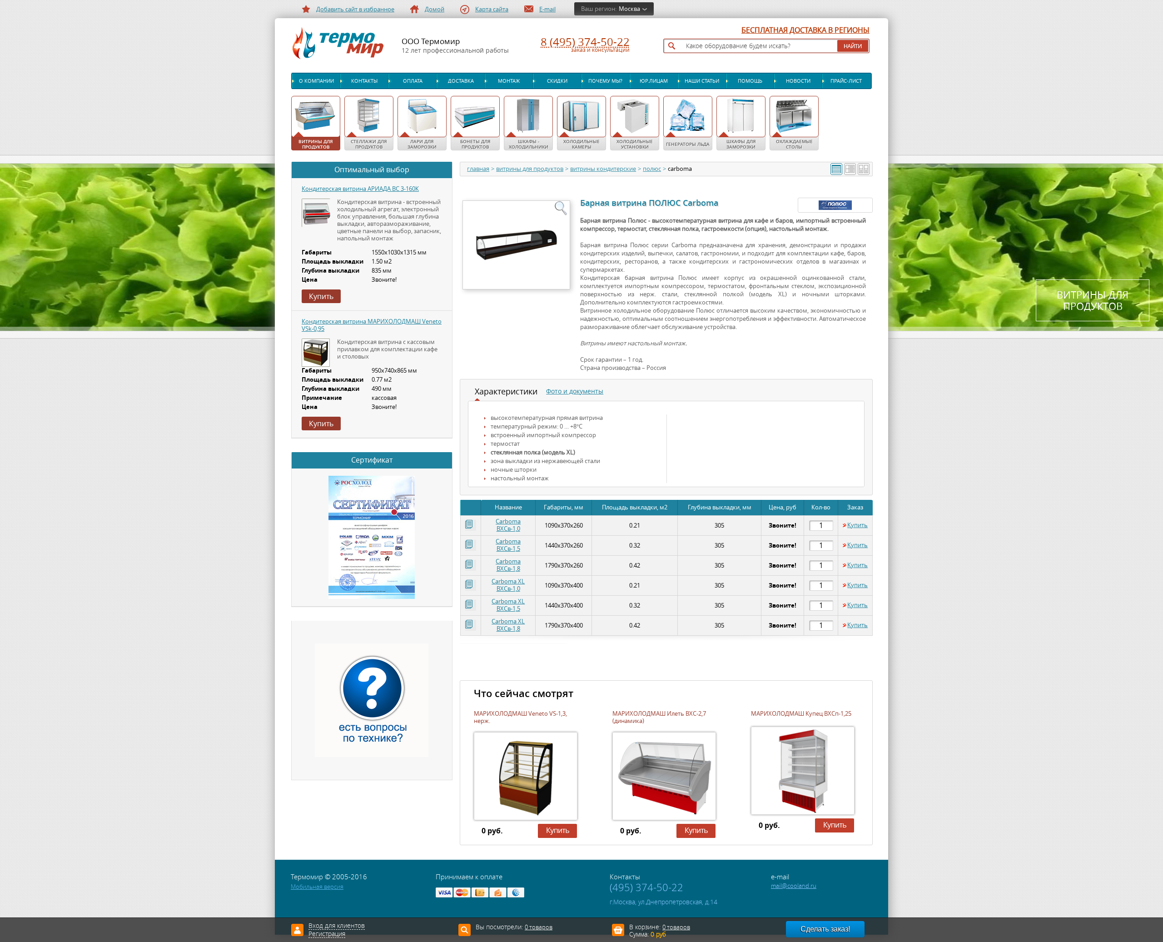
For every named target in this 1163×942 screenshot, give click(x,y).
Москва (629, 9)
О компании (316, 81)
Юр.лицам (654, 81)
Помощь (750, 81)
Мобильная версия (317, 887)
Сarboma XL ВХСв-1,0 (508, 585)
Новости (798, 81)
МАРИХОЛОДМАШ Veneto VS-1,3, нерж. (520, 717)
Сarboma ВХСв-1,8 (508, 565)
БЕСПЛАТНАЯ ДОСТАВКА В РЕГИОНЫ (805, 30)
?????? (546, 837)
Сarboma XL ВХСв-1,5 (508, 605)
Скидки (557, 81)
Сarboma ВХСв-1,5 (508, 545)
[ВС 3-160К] (316, 213)
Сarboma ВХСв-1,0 (508, 525)
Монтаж (509, 81)
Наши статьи (702, 81)
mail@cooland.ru (793, 886)
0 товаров (676, 927)
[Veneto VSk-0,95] (316, 353)
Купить (857, 525)
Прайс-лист (846, 81)
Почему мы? (605, 81)
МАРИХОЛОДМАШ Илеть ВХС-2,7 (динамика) (659, 717)
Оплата (412, 81)
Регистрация (326, 934)
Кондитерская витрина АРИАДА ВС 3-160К (360, 189)
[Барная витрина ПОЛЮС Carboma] (515, 244)
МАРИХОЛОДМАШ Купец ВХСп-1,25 (801, 714)
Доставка (461, 81)
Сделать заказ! (825, 929)
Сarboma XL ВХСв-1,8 (508, 625)
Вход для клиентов (336, 926)
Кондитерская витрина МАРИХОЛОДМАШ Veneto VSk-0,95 (372, 325)
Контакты (364, 81)
